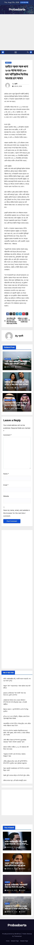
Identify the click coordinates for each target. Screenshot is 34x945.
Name (6, 474)
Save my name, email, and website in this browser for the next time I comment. (16, 513)
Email (5, 485)
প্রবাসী (15, 84)
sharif (19, 367)
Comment (7, 435)
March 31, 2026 (12, 847)
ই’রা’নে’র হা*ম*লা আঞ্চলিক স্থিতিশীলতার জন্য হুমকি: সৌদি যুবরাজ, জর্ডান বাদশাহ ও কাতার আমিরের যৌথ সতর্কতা (16, 733)
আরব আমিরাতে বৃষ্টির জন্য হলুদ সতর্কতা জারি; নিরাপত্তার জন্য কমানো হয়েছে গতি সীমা (12, 320)
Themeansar (18, 936)
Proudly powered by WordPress (11, 933)
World (7, 839)
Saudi (13, 400)
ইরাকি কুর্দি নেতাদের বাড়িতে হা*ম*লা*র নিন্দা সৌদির (16, 775)
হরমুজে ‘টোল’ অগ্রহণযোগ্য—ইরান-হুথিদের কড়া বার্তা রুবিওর (15, 864)
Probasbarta (17, 9)
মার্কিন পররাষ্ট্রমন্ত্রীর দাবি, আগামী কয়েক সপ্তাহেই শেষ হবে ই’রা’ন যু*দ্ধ (16, 844)
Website (6, 496)
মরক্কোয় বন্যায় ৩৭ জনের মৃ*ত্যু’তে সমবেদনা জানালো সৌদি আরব (17, 403)
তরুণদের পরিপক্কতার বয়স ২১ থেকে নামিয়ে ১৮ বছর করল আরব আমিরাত (16, 383)
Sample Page (15, 941)
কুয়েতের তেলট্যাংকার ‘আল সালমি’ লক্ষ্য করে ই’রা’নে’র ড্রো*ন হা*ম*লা (16, 887)
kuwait (7, 882)
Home (7, 941)
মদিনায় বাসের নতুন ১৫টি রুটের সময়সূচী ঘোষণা (14, 780)
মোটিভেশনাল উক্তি (9, 311)
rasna (19, 408)
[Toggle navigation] (16, 52)
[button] (28, 52)
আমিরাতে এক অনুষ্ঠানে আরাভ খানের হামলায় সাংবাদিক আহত (22, 320)
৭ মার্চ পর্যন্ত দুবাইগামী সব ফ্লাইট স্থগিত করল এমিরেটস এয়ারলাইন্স (16, 362)
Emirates (8, 62)
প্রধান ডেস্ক (19, 387)
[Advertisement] (17, 32)
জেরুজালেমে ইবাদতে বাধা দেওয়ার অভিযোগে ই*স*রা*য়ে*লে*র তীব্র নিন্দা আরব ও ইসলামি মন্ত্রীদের (15, 702)
